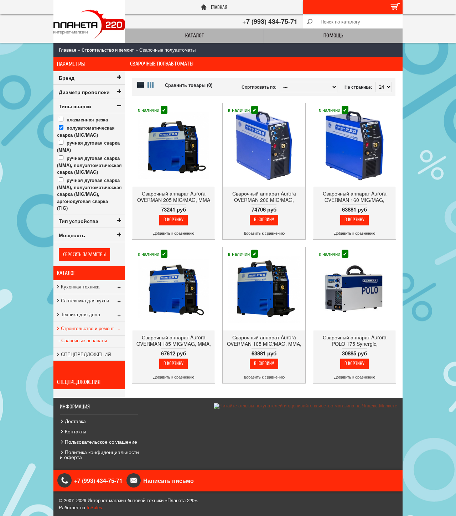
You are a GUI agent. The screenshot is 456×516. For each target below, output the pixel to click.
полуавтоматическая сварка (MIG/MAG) (86, 131)
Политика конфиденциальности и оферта (99, 454)
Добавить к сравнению (173, 233)
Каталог (194, 35)
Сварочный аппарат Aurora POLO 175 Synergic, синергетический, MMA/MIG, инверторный (354, 347)
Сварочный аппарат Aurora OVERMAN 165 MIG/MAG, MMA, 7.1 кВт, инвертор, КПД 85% (264, 344)
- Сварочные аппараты (82, 340)
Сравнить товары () (188, 85)
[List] (140, 85)
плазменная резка (87, 119)
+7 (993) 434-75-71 (269, 21)
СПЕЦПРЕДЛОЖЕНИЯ (86, 354)
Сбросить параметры (84, 254)
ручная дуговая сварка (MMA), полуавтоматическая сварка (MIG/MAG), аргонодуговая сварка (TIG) (89, 194)
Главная (67, 50)
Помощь (333, 35)
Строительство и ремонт (108, 50)
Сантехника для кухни (91, 300)
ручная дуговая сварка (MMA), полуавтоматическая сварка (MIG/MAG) (89, 165)
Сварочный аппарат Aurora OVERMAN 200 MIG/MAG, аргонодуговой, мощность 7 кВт (264, 200)
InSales (94, 507)
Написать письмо (168, 480)
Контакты (75, 431)
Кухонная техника (91, 286)
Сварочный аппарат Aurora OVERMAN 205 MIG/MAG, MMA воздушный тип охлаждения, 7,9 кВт (173, 203)
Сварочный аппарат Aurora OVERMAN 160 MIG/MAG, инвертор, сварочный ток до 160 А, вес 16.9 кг (354, 203)
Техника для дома (91, 314)
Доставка (75, 420)
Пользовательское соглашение (101, 441)
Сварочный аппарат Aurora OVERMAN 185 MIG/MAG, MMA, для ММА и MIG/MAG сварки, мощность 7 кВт (173, 347)
